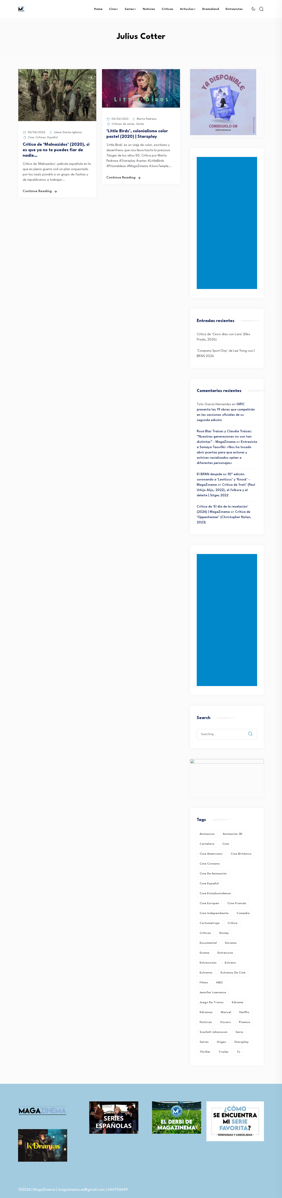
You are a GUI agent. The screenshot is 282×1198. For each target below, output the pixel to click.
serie (239, 1032)
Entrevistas (234, 9)
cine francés (236, 903)
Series (129, 9)
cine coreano (210, 863)
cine (225, 843)
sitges (221, 1041)
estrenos (206, 972)
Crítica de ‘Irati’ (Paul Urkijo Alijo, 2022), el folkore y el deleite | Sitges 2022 (226, 490)
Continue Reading (37, 191)
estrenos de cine (233, 972)
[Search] (253, 730)
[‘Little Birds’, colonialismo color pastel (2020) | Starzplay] (141, 107)
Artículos (186, 9)
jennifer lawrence (213, 992)
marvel (226, 1012)
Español (52, 137)
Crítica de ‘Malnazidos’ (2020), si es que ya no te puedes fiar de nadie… (56, 150)
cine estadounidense (215, 893)
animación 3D (232, 833)
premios (244, 1022)
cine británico (241, 853)
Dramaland (210, 9)
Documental (208, 942)
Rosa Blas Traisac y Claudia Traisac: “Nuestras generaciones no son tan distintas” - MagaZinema (224, 437)
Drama (204, 952)
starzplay (241, 1041)
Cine (112, 9)
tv (238, 1051)
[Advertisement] (228, 223)
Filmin (204, 982)
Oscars (225, 1022)
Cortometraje (209, 923)
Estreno (230, 962)
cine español (209, 883)
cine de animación (213, 873)
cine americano (211, 853)
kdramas (206, 1012)
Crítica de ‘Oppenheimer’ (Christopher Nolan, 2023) (224, 517)
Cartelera (207, 843)
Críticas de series (123, 124)
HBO (219, 982)
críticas (205, 933)
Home (98, 9)
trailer (224, 1051)
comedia (243, 913)
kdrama (237, 1002)
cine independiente (214, 913)
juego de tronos (212, 1002)
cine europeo (209, 903)
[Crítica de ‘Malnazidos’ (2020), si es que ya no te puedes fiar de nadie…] (57, 120)
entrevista (225, 952)
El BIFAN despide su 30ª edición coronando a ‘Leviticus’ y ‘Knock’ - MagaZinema (223, 480)
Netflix (244, 1012)
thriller (205, 1051)
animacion (207, 833)
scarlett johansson (213, 1032)
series (204, 1041)
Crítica (232, 923)
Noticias (149, 9)
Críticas (167, 9)
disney (224, 933)
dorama (230, 942)
